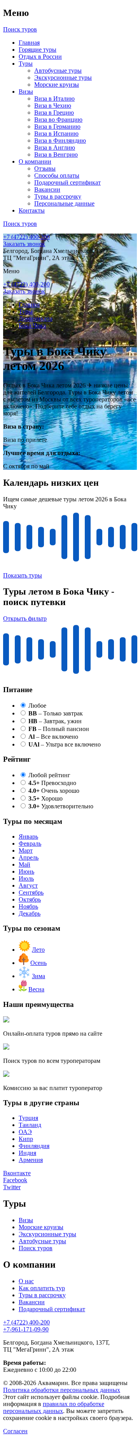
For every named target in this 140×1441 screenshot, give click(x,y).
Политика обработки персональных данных (61, 1390)
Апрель (28, 857)
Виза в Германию (57, 126)
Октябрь (30, 899)
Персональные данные (64, 203)
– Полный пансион (58, 729)
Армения (31, 1160)
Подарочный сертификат (67, 182)
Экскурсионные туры (63, 77)
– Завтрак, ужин (55, 721)
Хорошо (45, 798)
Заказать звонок (24, 244)
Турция (28, 1118)
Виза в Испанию (56, 133)
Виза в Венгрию (56, 154)
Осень (38, 963)
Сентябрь (31, 892)
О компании (35, 161)
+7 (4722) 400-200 (26, 237)
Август (28, 885)
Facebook (15, 1180)
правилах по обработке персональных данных (53, 1407)
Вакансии (47, 189)
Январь (28, 836)
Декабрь (29, 913)
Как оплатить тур (42, 1288)
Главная (29, 42)
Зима (38, 976)
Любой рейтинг (49, 775)
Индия (27, 1153)
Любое (37, 705)
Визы (26, 91)
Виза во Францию (58, 119)
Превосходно (52, 783)
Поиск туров (35, 1248)
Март (26, 850)
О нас (26, 1281)
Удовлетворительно (60, 806)
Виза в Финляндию (60, 140)
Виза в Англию (54, 147)
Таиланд (30, 1125)
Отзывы (45, 168)
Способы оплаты (56, 175)
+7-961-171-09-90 (26, 1329)
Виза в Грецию (54, 112)
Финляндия (34, 1146)
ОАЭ (25, 1132)
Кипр (26, 1139)
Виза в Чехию (52, 105)
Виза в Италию (54, 98)
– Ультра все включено (64, 744)
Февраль (30, 843)
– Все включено (53, 736)
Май (24, 864)
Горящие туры (37, 49)
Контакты (32, 210)
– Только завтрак (55, 713)
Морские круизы (56, 84)
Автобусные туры (58, 70)
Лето (38, 949)
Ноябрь (28, 906)
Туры (26, 63)
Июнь (26, 871)
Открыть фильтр (25, 618)
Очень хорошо (53, 790)
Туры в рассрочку (57, 196)
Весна (36, 989)
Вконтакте (17, 1173)
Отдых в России (40, 56)
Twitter (12, 1187)
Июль (26, 878)
